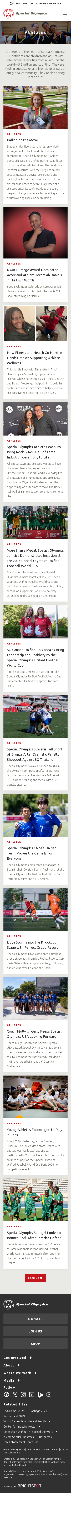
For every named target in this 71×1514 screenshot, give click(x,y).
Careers (45, 1449)
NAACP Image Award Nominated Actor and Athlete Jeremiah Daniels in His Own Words (34, 275)
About (8, 1365)
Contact (55, 1449)
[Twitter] (15, 1396)
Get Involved (14, 1357)
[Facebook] (6, 1396)
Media (8, 1380)
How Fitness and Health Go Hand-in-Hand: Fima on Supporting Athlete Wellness (35, 358)
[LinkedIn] (32, 1396)
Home (6, 1449)
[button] (65, 14)
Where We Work (17, 1373)
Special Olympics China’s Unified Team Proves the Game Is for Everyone (32, 853)
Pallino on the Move (22, 140)
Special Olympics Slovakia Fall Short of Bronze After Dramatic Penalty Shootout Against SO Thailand (34, 754)
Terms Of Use (33, 1449)
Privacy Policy (18, 1449)
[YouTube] (49, 1396)
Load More (35, 1278)
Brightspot (20, 1465)
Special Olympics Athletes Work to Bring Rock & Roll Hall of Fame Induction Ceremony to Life (34, 452)
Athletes (14, 134)
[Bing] (40, 1396)
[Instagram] (23, 1396)
